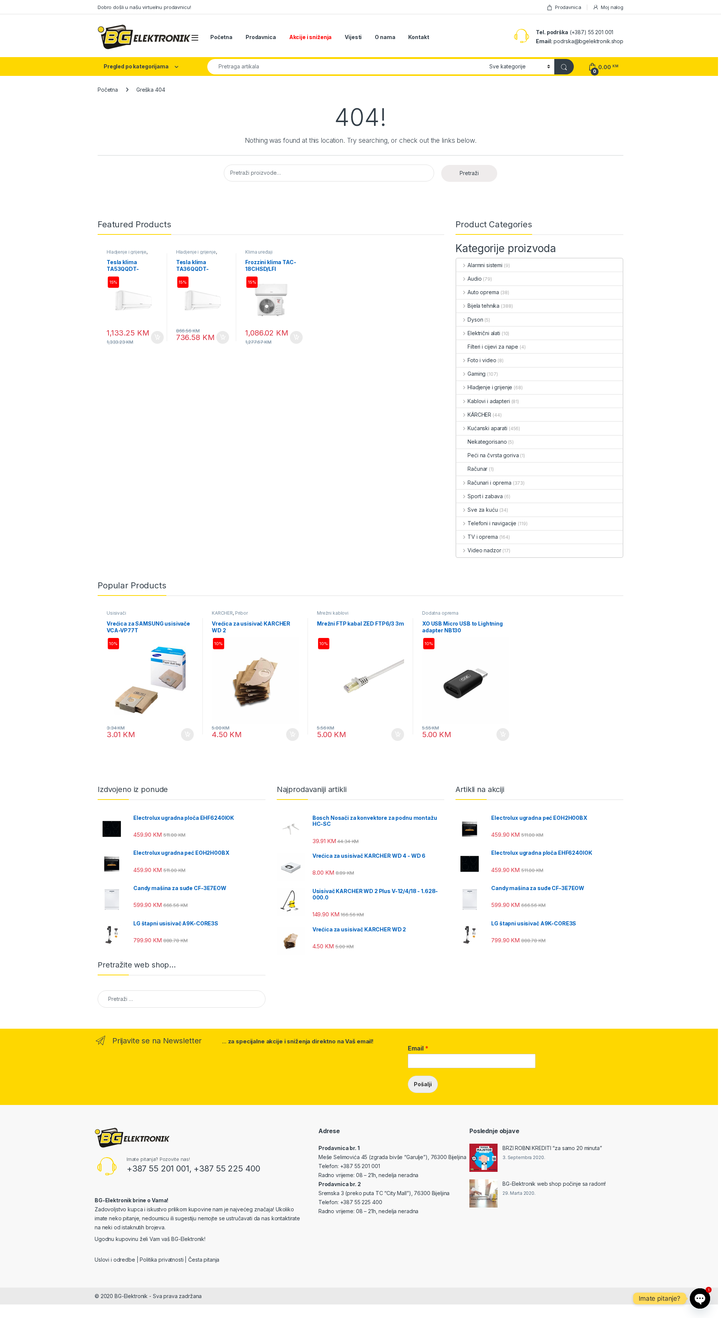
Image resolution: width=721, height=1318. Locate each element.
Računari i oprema (489, 482)
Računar (477, 469)
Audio (474, 278)
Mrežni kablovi (332, 613)
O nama (385, 37)
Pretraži (469, 173)
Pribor (241, 613)
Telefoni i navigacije (492, 523)
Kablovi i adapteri (489, 401)
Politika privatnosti (161, 1259)
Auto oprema (483, 292)
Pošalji (423, 1084)
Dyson (475, 319)
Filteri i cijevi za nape (493, 346)
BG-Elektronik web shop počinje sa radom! (554, 1183)
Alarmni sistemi (485, 265)
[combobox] (346, 66)
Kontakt (418, 37)
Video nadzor (484, 550)
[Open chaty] (700, 1298)
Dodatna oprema (440, 613)
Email (418, 1048)
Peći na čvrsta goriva (493, 455)
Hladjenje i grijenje (126, 252)
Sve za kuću (483, 509)
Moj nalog (612, 7)
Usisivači (116, 613)
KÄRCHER (479, 414)
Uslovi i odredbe (115, 1259)
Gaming (477, 373)
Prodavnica (568, 7)
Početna (221, 37)
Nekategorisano (487, 441)
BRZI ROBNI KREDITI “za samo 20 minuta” (552, 1148)
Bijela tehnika (483, 305)
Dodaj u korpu (156, 337)
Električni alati (484, 333)
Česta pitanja (203, 1259)
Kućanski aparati (487, 428)
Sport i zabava (485, 496)
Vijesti (353, 37)
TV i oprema (483, 537)
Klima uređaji (258, 252)
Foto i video (482, 360)
